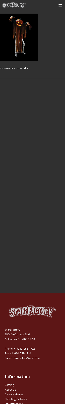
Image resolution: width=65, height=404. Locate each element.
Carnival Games (14, 394)
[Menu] (59, 5)
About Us (10, 389)
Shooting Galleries (16, 399)
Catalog (9, 385)
